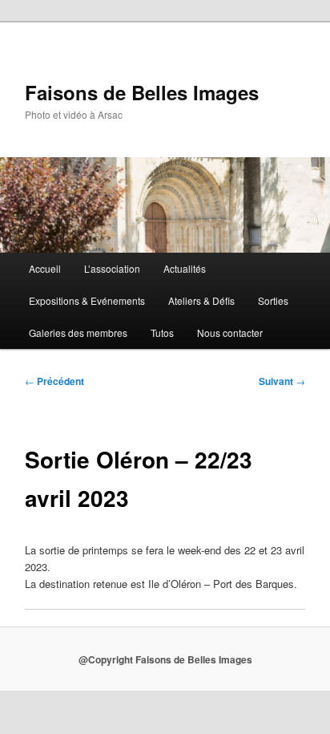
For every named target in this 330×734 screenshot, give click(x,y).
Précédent (54, 381)
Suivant (282, 381)
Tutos (162, 332)
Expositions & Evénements (87, 300)
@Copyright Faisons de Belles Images (165, 659)
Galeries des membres (78, 332)
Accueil (45, 268)
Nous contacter (230, 332)
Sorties (273, 300)
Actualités (184, 268)
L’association (112, 268)
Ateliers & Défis (201, 300)
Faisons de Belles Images (142, 92)
